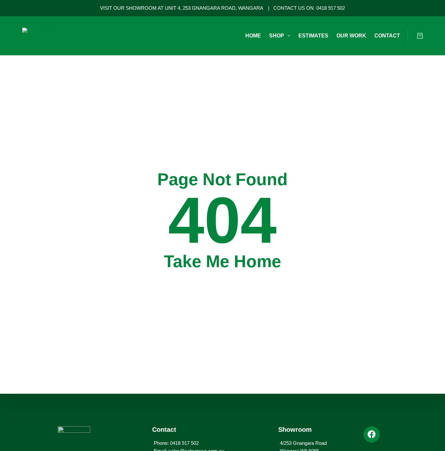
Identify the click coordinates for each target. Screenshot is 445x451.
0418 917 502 (330, 8)
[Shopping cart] (420, 36)
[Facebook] (372, 434)
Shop (276, 35)
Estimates (313, 35)
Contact (387, 35)
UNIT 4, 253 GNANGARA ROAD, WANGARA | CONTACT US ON (240, 8)
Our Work (351, 35)
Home (253, 35)
